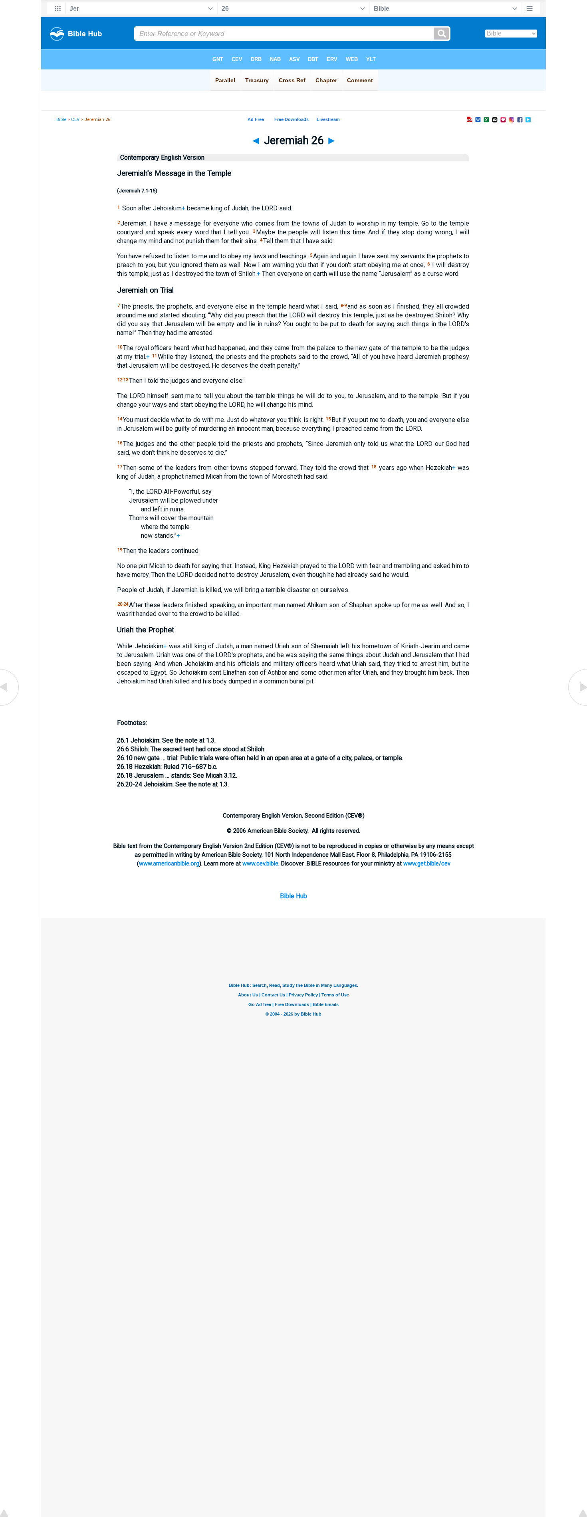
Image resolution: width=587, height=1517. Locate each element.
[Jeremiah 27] (577, 705)
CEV (75, 119)
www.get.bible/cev (426, 863)
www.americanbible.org (169, 863)
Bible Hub (293, 896)
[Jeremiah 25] (10, 705)
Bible (61, 119)
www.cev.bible (260, 863)
